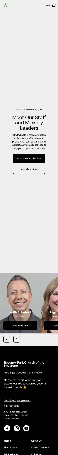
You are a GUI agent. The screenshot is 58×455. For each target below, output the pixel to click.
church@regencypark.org (17, 400)
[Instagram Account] (17, 428)
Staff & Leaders (40, 447)
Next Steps (10, 447)
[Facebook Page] (7, 428)
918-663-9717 (11, 406)
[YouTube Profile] (26, 428)
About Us (36, 440)
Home (7, 440)
